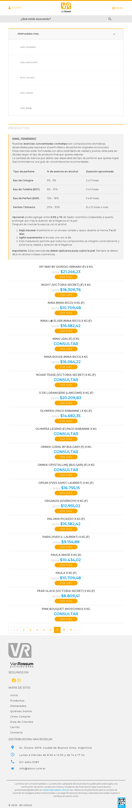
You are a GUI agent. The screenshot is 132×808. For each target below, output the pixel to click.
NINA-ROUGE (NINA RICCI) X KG (66, 356)
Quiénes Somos (21, 711)
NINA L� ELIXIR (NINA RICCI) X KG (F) (66, 320)
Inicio (14, 695)
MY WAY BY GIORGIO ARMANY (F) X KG (66, 266)
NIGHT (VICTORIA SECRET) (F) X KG (66, 284)
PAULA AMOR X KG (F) (66, 555)
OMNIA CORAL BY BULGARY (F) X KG (66, 447)
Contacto (16, 732)
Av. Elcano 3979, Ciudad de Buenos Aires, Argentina (55, 747)
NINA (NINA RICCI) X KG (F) (66, 302)
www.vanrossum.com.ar (56, 790)
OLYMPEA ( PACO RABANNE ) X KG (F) (66, 410)
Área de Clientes (21, 721)
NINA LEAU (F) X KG (66, 338)
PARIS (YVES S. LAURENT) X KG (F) (66, 537)
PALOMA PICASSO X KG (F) (66, 519)
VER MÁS (66, 276)
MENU (117, 8)
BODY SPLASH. (27, 77)
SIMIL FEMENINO (28, 47)
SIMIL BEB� (26, 108)
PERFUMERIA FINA (67, 34)
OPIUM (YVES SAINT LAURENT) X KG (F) (66, 483)
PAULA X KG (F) (66, 573)
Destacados (18, 705)
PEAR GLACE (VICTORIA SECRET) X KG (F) (66, 591)
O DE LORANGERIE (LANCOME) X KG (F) (66, 392)
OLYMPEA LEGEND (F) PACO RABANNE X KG (66, 428)
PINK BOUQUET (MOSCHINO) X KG (66, 609)
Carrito (15, 727)
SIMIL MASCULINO (29, 62)
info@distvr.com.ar (32, 768)
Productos (17, 700)
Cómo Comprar (20, 716)
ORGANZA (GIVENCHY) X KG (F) (66, 501)
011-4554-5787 (29, 762)
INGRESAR (17, 8)
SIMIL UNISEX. (26, 93)
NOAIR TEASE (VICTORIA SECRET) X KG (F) (66, 374)
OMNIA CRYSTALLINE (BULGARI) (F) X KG (66, 465)
